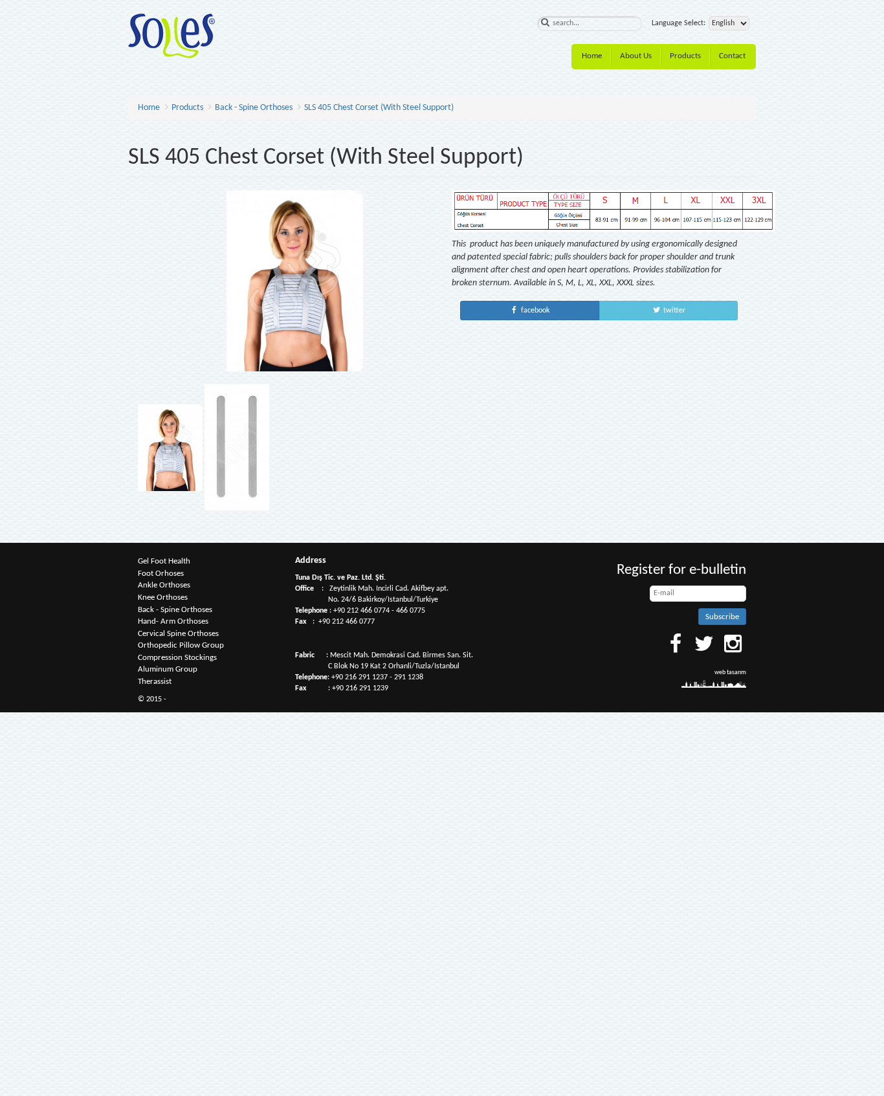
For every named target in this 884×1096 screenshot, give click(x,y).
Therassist (154, 681)
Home (592, 56)
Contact (732, 56)
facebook (534, 310)
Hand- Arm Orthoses (173, 621)
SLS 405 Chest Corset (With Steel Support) (379, 108)
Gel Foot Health (164, 561)
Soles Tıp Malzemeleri (171, 35)
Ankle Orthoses (164, 585)
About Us (636, 56)
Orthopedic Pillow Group (181, 645)
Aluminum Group (167, 669)
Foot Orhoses (161, 573)
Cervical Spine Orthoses (178, 634)
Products (685, 56)
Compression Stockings (177, 657)
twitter (673, 310)
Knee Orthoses (163, 597)
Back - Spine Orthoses (254, 108)
